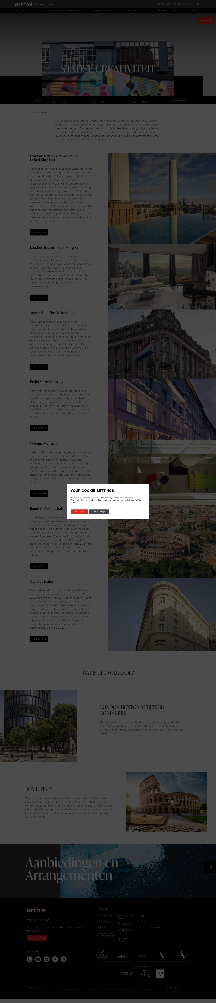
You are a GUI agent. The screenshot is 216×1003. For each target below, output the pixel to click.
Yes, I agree (79, 512)
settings (74, 502)
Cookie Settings (99, 512)
